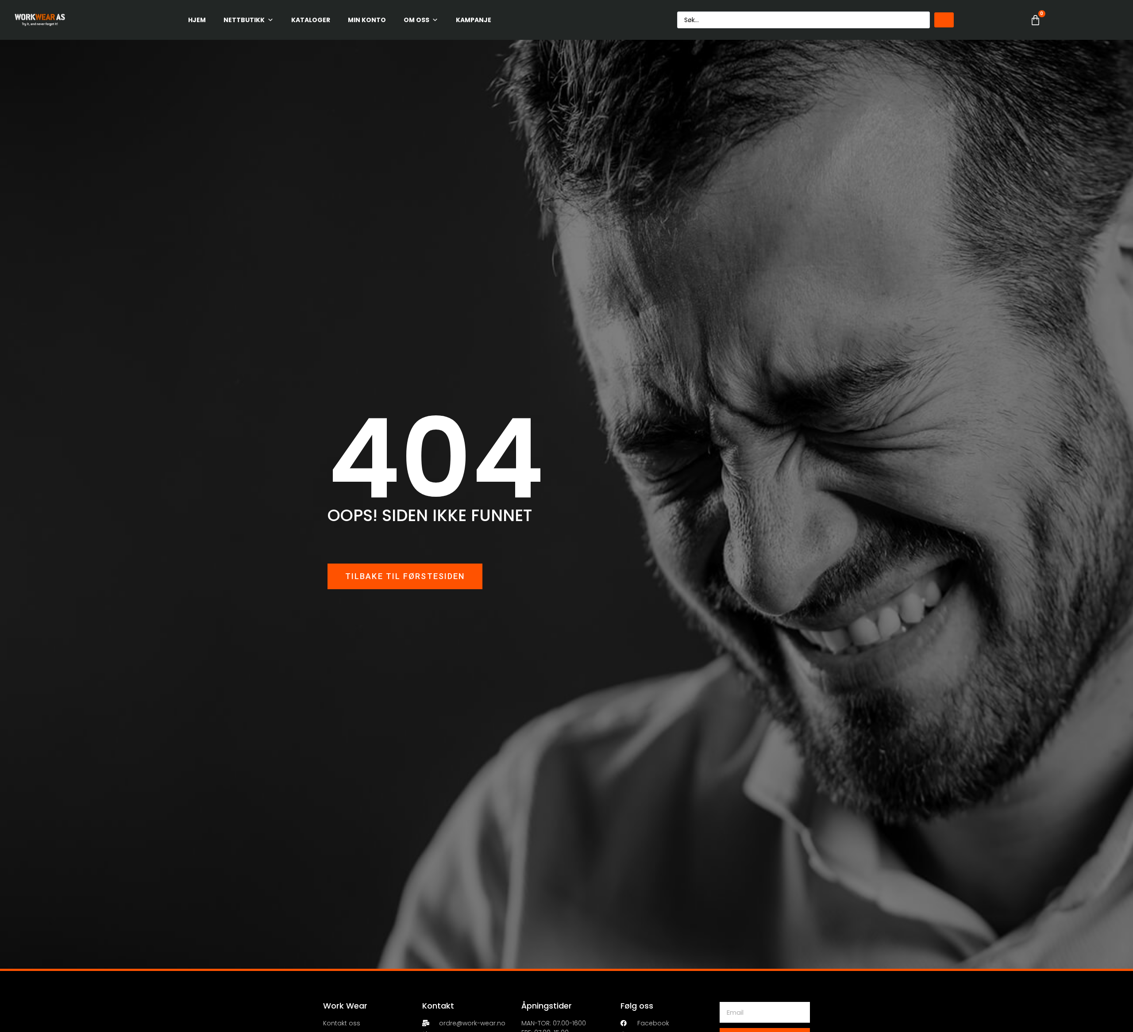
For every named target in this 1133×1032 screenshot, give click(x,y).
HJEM (197, 19)
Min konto (367, 19)
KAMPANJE (473, 19)
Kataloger (310, 19)
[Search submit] (944, 19)
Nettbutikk (244, 19)
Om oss (416, 19)
